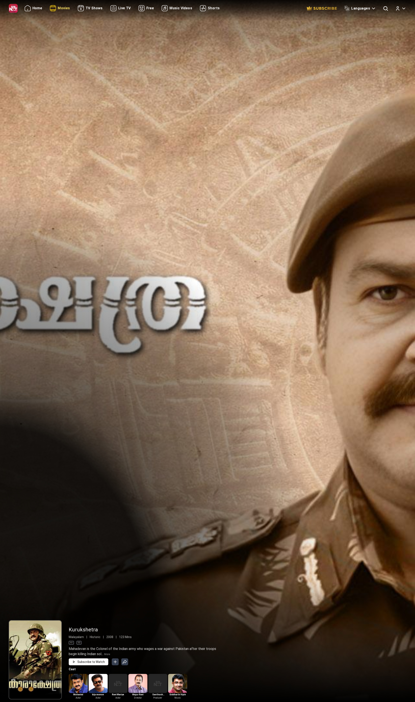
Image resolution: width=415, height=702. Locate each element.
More (107, 654)
